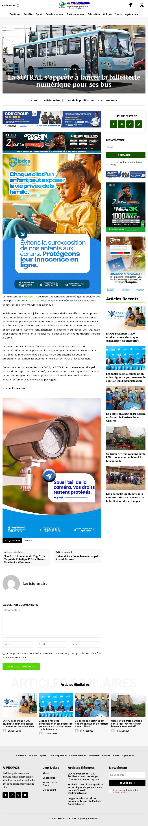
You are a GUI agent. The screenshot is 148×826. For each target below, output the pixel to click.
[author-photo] (5, 731)
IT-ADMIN (94, 818)
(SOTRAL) (34, 300)
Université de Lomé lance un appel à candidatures (77, 558)
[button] (11, 5)
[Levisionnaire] (11, 583)
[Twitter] (141, 5)
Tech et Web (74, 69)
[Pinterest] (130, 124)
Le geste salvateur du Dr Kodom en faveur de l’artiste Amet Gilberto (125, 417)
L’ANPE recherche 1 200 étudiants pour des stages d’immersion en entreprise (122, 337)
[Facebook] (130, 5)
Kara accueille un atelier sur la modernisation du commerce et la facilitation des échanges (125, 497)
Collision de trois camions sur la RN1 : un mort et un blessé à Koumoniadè (125, 457)
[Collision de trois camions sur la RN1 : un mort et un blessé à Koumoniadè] (125, 438)
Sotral (28, 540)
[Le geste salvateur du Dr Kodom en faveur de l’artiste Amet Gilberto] (125, 398)
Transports (30, 296)
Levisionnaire (51, 100)
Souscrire (124, 155)
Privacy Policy (120, 792)
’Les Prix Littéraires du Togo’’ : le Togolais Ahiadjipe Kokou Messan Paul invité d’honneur (25, 559)
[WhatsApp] (138, 124)
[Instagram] (12, 795)
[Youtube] (25, 795)
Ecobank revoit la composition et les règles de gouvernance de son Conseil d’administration (125, 377)
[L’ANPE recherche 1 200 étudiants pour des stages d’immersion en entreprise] (125, 318)
